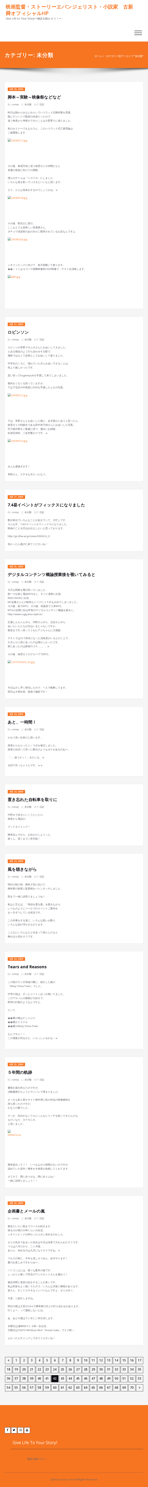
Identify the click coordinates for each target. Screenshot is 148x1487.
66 (101, 1387)
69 (124, 1387)
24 (54, 1369)
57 (31, 1387)
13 (108, 1360)
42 (54, 1378)
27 (78, 1369)
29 (93, 1369)
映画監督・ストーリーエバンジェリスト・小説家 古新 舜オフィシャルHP (69, 10)
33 (124, 1369)
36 (8, 1378)
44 (70, 1378)
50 (116, 1378)
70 (132, 1387)
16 (132, 1360)
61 (62, 1387)
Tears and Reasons (27, 966)
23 (47, 1369)
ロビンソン (18, 332)
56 (24, 1387)
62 (70, 1387)
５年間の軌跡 (20, 1072)
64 (85, 1387)
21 (31, 1369)
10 (85, 1360)
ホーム (98, 56)
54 (8, 1387)
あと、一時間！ (22, 722)
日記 (42, 104)
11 (93, 1360)
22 (39, 1369)
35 (139, 1369)
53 (139, 1378)
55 (16, 1387)
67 (108, 1387)
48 (101, 1378)
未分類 (27, 104)
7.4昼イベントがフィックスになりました (46, 505)
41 (47, 1378)
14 (116, 1360)
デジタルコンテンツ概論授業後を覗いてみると (52, 574)
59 (47, 1387)
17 (139, 1360)
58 (39, 1387)
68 (116, 1387)
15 (124, 1360)
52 (132, 1378)
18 (8, 1369)
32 (116, 1369)
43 (62, 1378)
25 (62, 1369)
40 (39, 1378)
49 (108, 1378)
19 (16, 1369)
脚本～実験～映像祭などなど (34, 97)
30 (101, 1369)
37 (16, 1378)
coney (15, 104)
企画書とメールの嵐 (26, 1211)
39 (31, 1378)
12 (101, 1360)
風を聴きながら (22, 869)
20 (24, 1369)
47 (93, 1378)
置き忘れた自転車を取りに (32, 799)
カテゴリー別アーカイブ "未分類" (124, 56)
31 (108, 1369)
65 (93, 1387)
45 (78, 1378)
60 (54, 1387)
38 (24, 1378)
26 (70, 1369)
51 (124, 1378)
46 (85, 1378)
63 (78, 1387)
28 (85, 1369)
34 (132, 1369)
